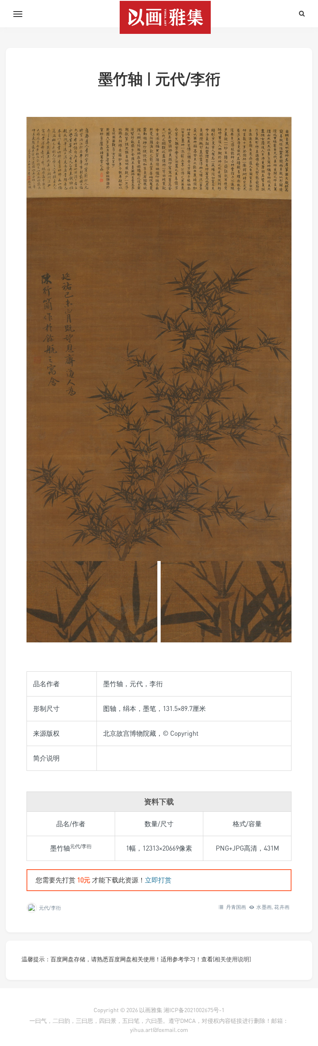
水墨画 (264, 907)
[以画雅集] (159, 13)
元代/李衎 (50, 908)
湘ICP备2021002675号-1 (194, 1009)
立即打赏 (158, 880)
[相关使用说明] (232, 959)
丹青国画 (236, 907)
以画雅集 (150, 1009)
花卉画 (281, 907)
